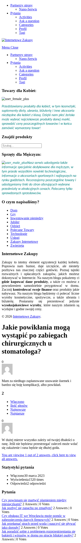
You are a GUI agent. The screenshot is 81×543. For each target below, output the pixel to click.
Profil (23, 29)
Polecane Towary (22, 230)
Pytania (15, 13)
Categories (26, 25)
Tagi (22, 32)
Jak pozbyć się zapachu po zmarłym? (27, 508)
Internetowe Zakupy (26, 316)
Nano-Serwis (28, 9)
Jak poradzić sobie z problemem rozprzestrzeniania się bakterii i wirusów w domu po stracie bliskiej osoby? (38, 533)
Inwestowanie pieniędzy (26, 218)
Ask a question (29, 21)
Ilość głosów (19, 405)
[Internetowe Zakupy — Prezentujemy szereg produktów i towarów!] (17, 40)
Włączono (17, 402)
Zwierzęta (17, 245)
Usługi (14, 238)
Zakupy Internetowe (24, 241)
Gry (13, 214)
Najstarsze (17, 413)
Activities (25, 17)
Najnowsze (18, 409)
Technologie (18, 234)
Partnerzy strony (21, 5)
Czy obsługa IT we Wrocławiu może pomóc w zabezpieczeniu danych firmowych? (33, 518)
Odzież (15, 226)
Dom (13, 210)
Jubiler (14, 222)
